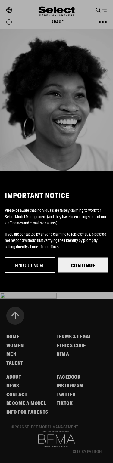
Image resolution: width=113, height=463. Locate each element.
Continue (83, 265)
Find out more (30, 265)
